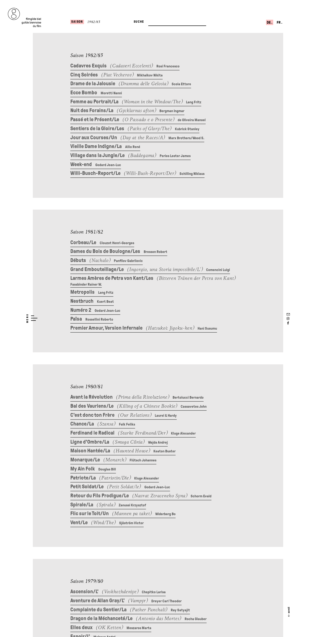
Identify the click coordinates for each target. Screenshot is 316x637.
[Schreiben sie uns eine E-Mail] (288, 313)
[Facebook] (288, 323)
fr (279, 22)
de (269, 22)
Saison (77, 21)
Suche (139, 21)
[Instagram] (288, 318)
